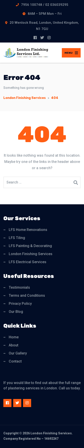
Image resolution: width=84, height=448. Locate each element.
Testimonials (19, 287)
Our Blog (16, 311)
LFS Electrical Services (27, 262)
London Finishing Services (30, 254)
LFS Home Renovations (28, 230)
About (13, 345)
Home (14, 337)
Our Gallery (18, 353)
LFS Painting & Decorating (30, 246)
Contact (15, 361)
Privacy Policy (20, 303)
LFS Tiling (17, 238)
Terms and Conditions (27, 295)
